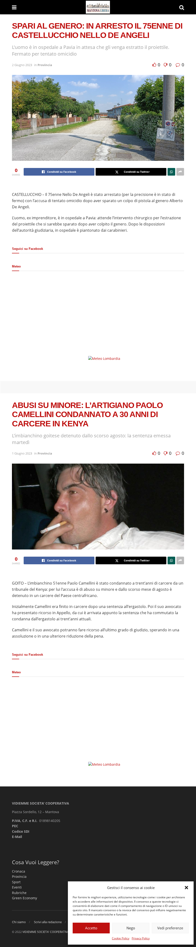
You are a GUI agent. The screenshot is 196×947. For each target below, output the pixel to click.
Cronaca (18, 871)
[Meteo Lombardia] (104, 358)
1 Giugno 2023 (22, 453)
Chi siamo (19, 922)
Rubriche (19, 892)
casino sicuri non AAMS (86, 642)
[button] (186, 887)
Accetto (91, 928)
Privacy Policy (141, 938)
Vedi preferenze (170, 928)
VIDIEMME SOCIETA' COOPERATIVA (45, 932)
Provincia (45, 65)
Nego (130, 928)
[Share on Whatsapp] (171, 172)
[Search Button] (181, 7)
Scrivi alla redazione (48, 922)
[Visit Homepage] (98, 7)
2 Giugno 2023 (22, 65)
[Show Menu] (14, 7)
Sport (16, 882)
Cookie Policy (120, 938)
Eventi (17, 887)
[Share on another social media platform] (180, 172)
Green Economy (24, 898)
